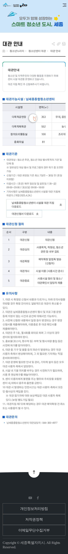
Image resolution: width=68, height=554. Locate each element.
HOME (3, 51)
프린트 (64, 43)
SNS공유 (53, 43)
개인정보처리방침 (34, 509)
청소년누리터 (17, 51)
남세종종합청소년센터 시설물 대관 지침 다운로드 (33, 204)
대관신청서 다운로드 (23, 214)
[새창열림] (31, 498)
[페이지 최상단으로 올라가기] (34, 472)
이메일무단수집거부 (34, 530)
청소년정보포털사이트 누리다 (14, 5)
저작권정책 (34, 519)
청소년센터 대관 (37, 51)
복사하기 (58, 43)
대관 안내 (55, 51)
